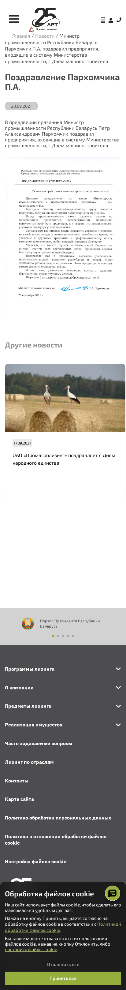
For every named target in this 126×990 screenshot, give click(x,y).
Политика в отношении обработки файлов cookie (55, 839)
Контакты (16, 781)
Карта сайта (19, 799)
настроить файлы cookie (31, 949)
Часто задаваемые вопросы (38, 743)
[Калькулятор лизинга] (103, 20)
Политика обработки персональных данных (58, 818)
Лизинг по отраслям (29, 762)
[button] (53, 636)
